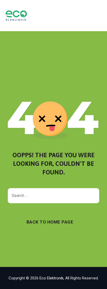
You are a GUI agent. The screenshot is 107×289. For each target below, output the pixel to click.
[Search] (92, 195)
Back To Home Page (49, 222)
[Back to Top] (96, 280)
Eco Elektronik (51, 278)
